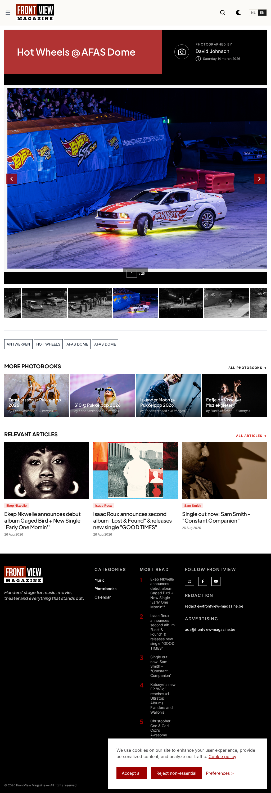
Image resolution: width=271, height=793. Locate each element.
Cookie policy (222, 756)
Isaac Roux (103, 505)
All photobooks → (247, 368)
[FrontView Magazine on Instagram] (189, 581)
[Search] (223, 12)
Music (99, 580)
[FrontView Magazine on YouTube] (215, 581)
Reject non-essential (176, 773)
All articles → (251, 436)
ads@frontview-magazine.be (210, 629)
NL (253, 13)
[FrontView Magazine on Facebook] (202, 581)
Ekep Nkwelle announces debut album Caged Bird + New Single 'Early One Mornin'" (162, 593)
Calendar (102, 597)
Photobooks (105, 588)
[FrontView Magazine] (23, 574)
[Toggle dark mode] (239, 12)
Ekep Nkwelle (16, 505)
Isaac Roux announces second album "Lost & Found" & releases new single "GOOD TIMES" (162, 631)
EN (262, 13)
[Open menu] (8, 12)
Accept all (132, 773)
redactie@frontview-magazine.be (214, 606)
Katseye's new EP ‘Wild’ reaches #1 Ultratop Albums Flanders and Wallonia (162, 698)
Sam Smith (192, 505)
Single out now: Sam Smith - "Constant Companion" (161, 666)
